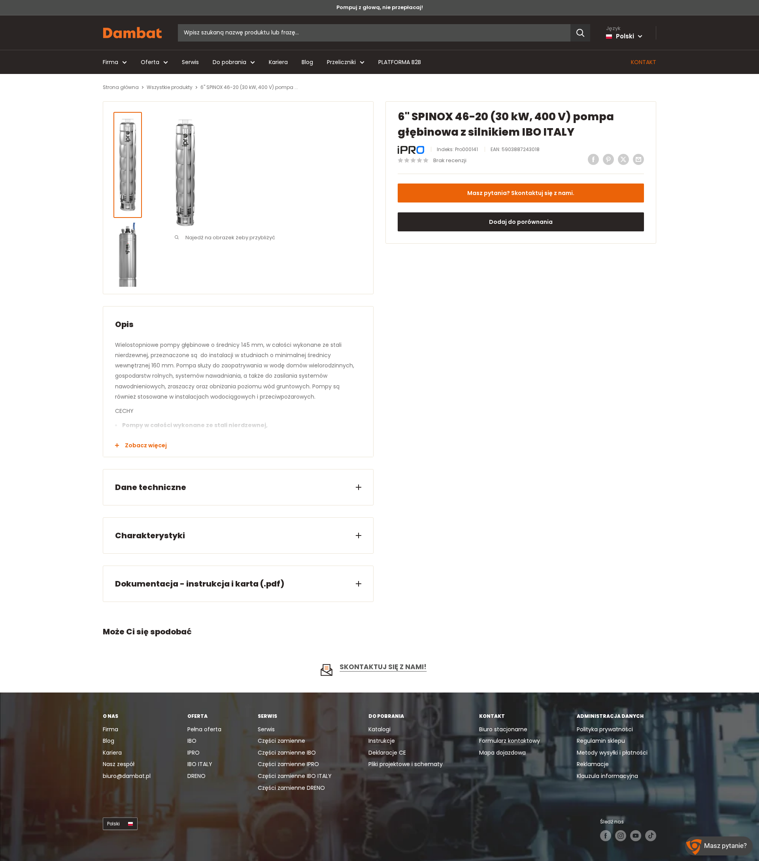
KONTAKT (643, 62)
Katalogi (379, 729)
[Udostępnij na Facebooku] (593, 159)
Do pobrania (229, 62)
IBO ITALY (199, 764)
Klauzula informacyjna (607, 776)
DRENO (196, 776)
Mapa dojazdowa (502, 753)
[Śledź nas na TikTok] (650, 835)
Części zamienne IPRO (288, 764)
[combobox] (374, 33)
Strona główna (121, 87)
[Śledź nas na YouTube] (635, 835)
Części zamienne (281, 741)
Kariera (278, 62)
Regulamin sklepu (601, 741)
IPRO (193, 753)
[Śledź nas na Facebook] (605, 835)
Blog (307, 62)
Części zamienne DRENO (291, 788)
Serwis (190, 62)
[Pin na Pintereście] (608, 159)
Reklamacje (593, 764)
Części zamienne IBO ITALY (295, 776)
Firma (110, 62)
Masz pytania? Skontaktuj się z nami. (520, 193)
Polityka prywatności (605, 729)
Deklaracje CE (387, 753)
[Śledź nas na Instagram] (620, 835)
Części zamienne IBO (287, 753)
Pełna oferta (204, 729)
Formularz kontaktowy (509, 741)
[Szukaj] (580, 33)
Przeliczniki (341, 62)
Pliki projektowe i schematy (405, 764)
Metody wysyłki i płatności (612, 753)
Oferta (150, 62)
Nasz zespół (118, 764)
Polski (113, 824)
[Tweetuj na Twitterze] (623, 159)
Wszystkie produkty (170, 87)
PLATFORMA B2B (399, 62)
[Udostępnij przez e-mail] (638, 159)
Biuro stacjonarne (503, 729)
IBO (191, 741)
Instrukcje (381, 741)
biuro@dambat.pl (127, 776)
